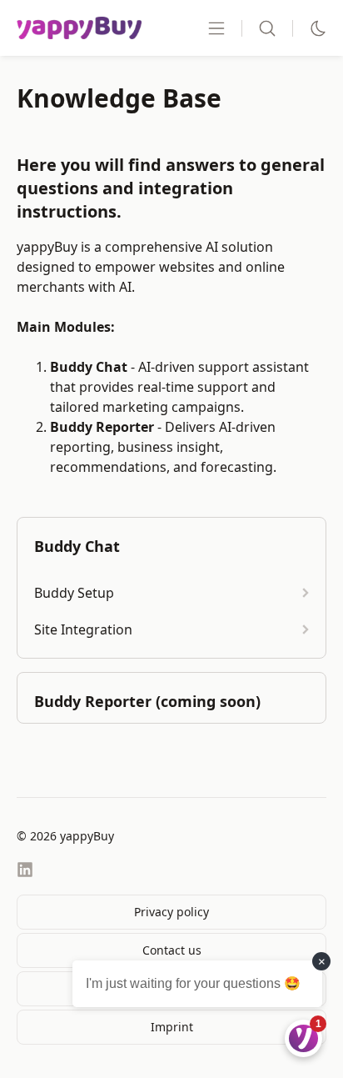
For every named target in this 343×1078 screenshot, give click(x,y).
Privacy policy (171, 912)
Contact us (171, 950)
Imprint (172, 1027)
